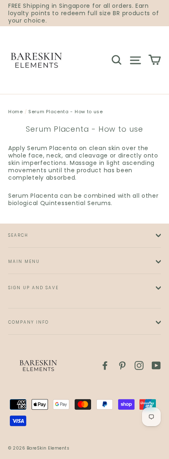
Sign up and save (33, 288)
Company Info (28, 322)
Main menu (24, 261)
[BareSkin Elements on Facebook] (105, 365)
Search (18, 235)
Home (15, 111)
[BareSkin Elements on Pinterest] (122, 365)
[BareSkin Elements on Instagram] (139, 365)
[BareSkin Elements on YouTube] (156, 365)
